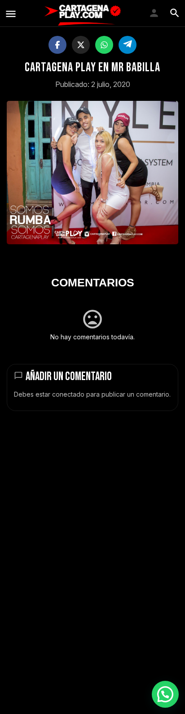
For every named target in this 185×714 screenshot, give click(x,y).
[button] (165, 694)
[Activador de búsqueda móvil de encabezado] (175, 13)
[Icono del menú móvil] (10, 13)
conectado (68, 394)
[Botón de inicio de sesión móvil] (154, 13)
